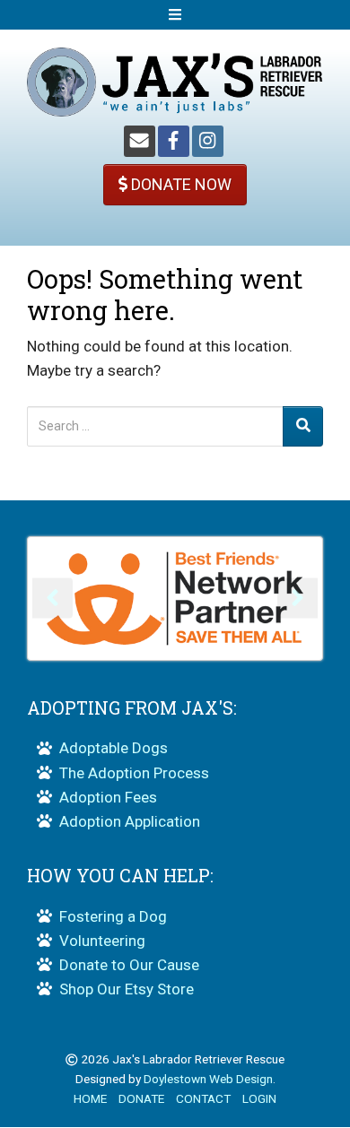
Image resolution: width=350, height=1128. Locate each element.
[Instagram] (207, 141)
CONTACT (203, 1098)
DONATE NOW (179, 184)
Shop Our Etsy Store (126, 989)
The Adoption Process (134, 773)
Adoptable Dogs (113, 748)
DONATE (141, 1098)
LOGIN (259, 1098)
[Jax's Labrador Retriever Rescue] (175, 81)
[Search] (303, 426)
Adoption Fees (108, 797)
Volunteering (102, 941)
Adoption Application (129, 821)
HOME (90, 1098)
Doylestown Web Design (208, 1079)
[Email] (139, 141)
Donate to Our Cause (129, 965)
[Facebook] (173, 141)
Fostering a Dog (113, 916)
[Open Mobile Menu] (175, 15)
